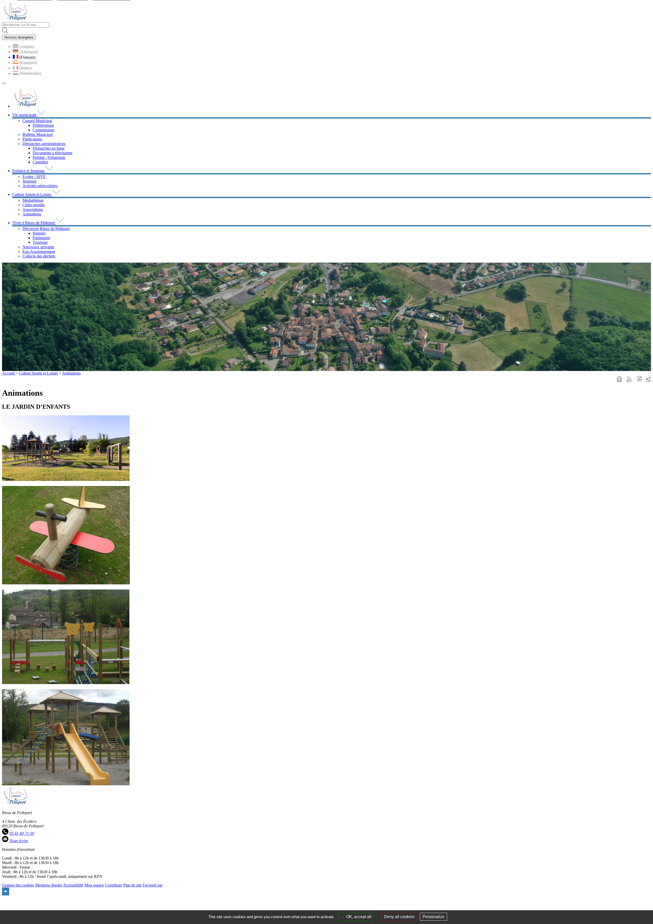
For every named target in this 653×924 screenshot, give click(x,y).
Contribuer (113, 885)
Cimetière (40, 162)
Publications (32, 139)
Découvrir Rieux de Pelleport (46, 228)
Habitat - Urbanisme (49, 157)
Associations (32, 209)
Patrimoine (41, 238)
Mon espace (94, 885)
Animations (31, 214)
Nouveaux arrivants (38, 247)
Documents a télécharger (52, 153)
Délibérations (43, 125)
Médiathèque (32, 200)
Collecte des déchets (38, 256)
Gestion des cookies (18, 885)
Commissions (43, 130)
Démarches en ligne (49, 148)
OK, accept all (358, 917)
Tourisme (40, 242)
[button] (639, 379)
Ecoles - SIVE (34, 176)
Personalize (433, 917)
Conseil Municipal (37, 121)
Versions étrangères (18, 37)
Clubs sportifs (33, 205)
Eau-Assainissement (38, 251)
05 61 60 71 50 (21, 833)
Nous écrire (18, 841)
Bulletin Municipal (37, 134)
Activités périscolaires (40, 186)
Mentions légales (48, 885)
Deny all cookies (398, 917)
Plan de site (132, 885)
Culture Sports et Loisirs (38, 373)
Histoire (39, 233)
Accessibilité (73, 885)
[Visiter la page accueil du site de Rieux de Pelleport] (15, 20)
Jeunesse (29, 181)
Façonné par (152, 885)
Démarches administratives (44, 144)
